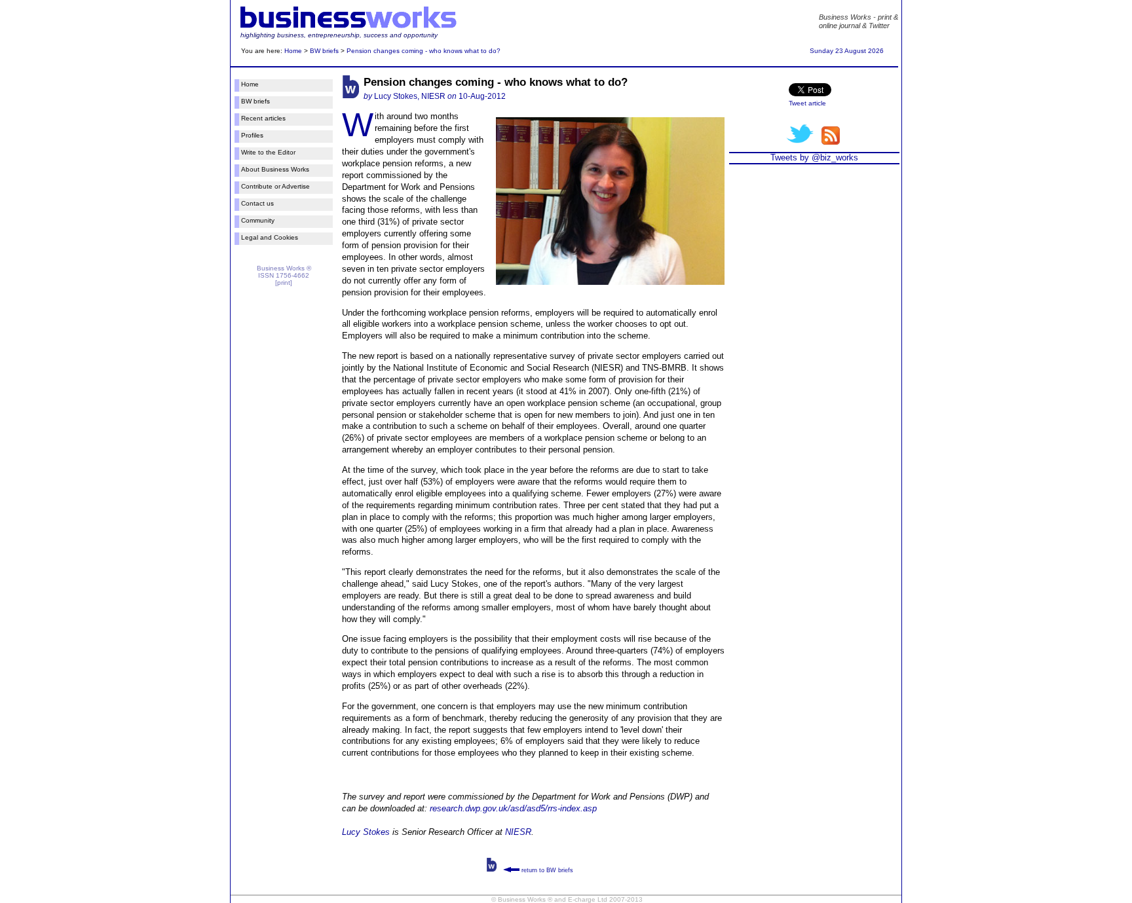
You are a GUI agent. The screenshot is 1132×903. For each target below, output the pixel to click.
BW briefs (324, 50)
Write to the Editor (268, 152)
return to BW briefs (546, 870)
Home (293, 50)
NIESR (518, 832)
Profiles (252, 135)
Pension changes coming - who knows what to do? (423, 50)
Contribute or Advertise (275, 186)
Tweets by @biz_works (814, 157)
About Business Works (275, 169)
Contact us (257, 203)
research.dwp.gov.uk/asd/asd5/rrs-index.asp (513, 808)
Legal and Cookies (269, 237)
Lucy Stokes (366, 832)
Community (257, 220)
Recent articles (263, 118)
